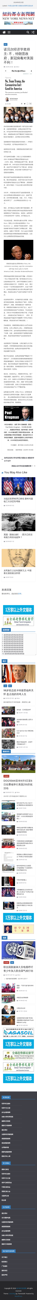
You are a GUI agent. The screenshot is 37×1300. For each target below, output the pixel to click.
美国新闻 (6, 776)
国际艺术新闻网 (7, 1125)
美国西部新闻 (6, 1139)
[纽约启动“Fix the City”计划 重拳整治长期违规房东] (8, 806)
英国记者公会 (6, 1191)
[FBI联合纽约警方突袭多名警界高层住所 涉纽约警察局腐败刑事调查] (8, 831)
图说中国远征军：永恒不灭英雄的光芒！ (24, 743)
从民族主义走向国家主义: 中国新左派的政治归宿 (17, 572)
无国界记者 (5, 1196)
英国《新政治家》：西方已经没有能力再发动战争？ (18, 536)
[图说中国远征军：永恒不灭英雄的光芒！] (8, 745)
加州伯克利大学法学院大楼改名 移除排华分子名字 (19, 459)
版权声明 (4, 1275)
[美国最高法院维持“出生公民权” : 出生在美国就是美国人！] (8, 818)
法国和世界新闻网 (7, 1134)
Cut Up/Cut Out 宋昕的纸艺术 (25, 732)
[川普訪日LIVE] (8, 1009)
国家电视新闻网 (7, 1152)
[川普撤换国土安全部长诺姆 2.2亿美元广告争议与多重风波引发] (8, 893)
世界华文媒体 (6, 1103)
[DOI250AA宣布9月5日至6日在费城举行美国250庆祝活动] (18, 764)
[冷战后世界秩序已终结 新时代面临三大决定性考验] (18, 478)
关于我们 (4, 1257)
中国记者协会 (6, 1187)
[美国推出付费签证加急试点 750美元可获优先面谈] (8, 857)
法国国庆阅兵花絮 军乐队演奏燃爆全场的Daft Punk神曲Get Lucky (25, 1020)
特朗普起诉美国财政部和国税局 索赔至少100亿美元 (24, 905)
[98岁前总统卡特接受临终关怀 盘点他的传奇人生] (18, 674)
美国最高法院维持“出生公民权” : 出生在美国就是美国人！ (25, 816)
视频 (12, 962)
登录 (19, 593)
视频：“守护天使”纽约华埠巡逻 (25, 987)
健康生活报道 (6, 1121)
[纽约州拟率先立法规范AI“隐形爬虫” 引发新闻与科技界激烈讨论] (8, 869)
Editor (17, 67)
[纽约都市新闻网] (4, 32)
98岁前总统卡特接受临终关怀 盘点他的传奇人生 (18, 692)
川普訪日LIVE (21, 1008)
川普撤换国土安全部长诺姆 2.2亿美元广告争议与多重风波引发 (25, 892)
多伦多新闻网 (6, 1112)
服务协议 (4, 1270)
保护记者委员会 (7, 1182)
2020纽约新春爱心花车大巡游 (25, 720)
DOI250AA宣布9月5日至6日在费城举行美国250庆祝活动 (17, 784)
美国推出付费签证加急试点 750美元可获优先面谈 (24, 855)
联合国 (4, 1200)
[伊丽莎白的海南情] (8, 999)
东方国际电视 (6, 1218)
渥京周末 (4, 1130)
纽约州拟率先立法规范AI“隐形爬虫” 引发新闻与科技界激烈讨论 (24, 868)
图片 (10, 686)
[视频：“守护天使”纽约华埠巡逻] (8, 988)
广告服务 (4, 1266)
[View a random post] (32, 32)
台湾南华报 (5, 1147)
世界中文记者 (6, 1108)
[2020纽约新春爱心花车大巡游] (8, 722)
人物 (5, 686)
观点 (6, 44)
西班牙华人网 (6, 1156)
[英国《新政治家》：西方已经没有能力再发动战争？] (18, 514)
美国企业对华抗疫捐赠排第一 (22, 466)
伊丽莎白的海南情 (22, 997)
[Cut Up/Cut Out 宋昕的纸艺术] (8, 733)
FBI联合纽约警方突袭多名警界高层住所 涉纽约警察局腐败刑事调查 (20, 7)
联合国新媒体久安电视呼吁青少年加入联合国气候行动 (18, 968)
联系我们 (4, 1262)
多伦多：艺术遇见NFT (24, 710)
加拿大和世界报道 (7, 1117)
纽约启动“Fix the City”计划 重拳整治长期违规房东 (25, 804)
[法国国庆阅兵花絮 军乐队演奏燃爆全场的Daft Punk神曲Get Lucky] (8, 1022)
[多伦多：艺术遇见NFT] (8, 711)
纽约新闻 (6, 962)
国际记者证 (5, 1169)
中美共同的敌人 (22, 880)
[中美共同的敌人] (8, 881)
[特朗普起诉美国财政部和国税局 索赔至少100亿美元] (8, 907)
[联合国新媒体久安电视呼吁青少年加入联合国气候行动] (18, 950)
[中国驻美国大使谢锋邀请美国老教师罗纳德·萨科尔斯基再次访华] (8, 845)
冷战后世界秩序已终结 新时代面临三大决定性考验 (18, 500)
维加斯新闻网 (6, 1143)
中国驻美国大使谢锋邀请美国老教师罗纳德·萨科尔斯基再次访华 (25, 843)
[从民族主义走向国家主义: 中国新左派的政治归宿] (18, 550)
